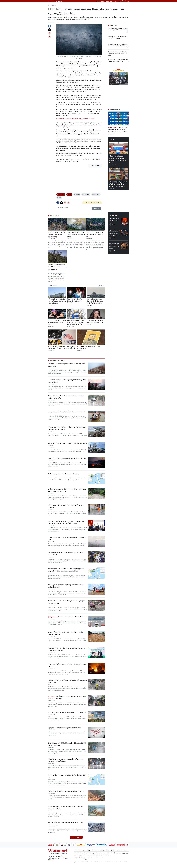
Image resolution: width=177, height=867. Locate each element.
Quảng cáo (119, 850)
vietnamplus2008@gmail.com (84, 859)
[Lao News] (69, 844)
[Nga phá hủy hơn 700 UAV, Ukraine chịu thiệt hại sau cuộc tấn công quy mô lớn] (124, 232)
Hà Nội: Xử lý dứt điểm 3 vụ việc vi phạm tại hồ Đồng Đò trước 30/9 (118, 37)
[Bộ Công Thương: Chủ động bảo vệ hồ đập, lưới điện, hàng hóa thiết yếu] (96, 810)
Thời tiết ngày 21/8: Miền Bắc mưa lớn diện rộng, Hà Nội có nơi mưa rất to (67, 744)
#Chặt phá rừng (86, 194)
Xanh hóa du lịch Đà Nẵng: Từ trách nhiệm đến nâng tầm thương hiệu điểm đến (67, 649)
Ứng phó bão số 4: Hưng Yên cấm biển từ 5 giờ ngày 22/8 (67, 412)
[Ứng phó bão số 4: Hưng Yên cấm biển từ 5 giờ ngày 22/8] (96, 416)
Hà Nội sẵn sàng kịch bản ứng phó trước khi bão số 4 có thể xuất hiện (67, 697)
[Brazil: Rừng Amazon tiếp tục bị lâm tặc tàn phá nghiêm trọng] (57, 224)
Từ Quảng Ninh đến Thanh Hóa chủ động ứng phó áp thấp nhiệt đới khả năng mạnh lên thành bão (66, 570)
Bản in (49, 33)
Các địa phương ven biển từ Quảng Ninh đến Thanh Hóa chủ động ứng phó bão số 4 (67, 428)
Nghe (113, 224)
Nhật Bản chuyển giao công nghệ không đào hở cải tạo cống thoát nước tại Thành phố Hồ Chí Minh (66, 522)
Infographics (115, 109)
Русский (119, 1)
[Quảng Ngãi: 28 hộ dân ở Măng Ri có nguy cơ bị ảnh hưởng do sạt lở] (96, 556)
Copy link (49, 36)
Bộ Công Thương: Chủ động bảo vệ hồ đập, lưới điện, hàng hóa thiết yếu (65, 807)
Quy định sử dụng (86, 850)
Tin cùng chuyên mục (57, 360)
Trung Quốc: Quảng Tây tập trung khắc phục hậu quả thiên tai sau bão (66, 586)
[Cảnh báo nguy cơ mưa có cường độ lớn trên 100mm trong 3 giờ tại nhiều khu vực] (96, 763)
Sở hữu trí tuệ (77, 850)
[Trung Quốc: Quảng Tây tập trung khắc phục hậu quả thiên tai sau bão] (96, 589)
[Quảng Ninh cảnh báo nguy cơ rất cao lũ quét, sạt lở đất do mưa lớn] (96, 368)
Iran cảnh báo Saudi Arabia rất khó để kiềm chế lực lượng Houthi (114, 245)
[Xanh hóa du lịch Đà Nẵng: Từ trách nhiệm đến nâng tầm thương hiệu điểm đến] (96, 652)
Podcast (114, 215)
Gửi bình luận (96, 208)
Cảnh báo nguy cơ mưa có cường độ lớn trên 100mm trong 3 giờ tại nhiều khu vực (65, 760)
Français (107, 1)
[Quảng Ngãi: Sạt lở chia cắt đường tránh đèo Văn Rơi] (96, 795)
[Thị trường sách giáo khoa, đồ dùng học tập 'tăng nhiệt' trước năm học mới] (118, 174)
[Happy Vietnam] (81, 844)
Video (113, 139)
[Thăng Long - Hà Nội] (122, 1)
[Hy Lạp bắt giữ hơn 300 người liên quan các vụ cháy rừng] (96, 462)
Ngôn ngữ (102, 850)
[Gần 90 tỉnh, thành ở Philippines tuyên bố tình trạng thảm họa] (96, 509)
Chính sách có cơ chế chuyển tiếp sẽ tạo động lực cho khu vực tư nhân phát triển (118, 159)
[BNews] (57, 844)
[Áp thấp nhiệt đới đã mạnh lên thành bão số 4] (96, 478)
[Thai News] (74, 844)
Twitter (49, 29)
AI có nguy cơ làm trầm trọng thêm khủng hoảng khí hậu (67, 712)
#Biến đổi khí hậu (96, 194)
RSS (92, 850)
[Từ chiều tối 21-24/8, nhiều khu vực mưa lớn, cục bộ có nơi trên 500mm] (96, 605)
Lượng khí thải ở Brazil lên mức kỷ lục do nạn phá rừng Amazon (76, 234)
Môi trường (51, 5)
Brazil (60, 197)
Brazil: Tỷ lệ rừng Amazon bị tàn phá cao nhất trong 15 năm (95, 234)
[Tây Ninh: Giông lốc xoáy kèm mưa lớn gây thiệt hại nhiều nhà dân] (96, 447)
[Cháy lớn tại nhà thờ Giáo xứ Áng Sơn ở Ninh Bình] (124, 221)
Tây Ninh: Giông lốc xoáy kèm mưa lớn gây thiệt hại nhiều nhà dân (67, 444)
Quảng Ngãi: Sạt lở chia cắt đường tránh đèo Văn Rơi (65, 791)
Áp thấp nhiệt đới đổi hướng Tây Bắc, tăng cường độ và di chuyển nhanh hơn (118, 29)
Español (111, 1)
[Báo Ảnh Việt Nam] (120, 844)
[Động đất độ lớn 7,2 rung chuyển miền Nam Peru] (96, 732)
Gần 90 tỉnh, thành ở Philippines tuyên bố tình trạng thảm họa (66, 506)
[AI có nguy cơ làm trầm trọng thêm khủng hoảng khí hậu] (96, 716)
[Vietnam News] (101, 844)
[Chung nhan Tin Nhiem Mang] (121, 853)
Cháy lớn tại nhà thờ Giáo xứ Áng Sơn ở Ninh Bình (114, 220)
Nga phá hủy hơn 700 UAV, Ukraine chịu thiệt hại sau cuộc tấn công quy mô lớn (114, 232)
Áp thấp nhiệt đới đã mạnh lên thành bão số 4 (63, 474)
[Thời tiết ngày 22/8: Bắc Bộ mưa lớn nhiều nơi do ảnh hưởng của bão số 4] (96, 400)
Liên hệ (125, 850)
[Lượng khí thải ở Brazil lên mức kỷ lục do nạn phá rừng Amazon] (76, 224)
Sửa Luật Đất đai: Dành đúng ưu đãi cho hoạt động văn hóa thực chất (66, 823)
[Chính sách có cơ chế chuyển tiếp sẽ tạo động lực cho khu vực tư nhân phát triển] (118, 148)
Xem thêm (76, 837)
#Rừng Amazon (60, 194)
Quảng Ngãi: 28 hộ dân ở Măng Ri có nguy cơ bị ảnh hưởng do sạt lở (65, 553)
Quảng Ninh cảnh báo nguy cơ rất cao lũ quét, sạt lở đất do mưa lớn (66, 365)
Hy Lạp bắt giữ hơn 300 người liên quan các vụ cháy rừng (67, 458)
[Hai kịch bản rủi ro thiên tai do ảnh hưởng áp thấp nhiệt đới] (96, 779)
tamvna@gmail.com (105, 855)
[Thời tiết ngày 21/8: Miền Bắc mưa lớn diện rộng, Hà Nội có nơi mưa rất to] (96, 747)
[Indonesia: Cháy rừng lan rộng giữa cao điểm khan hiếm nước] (96, 541)
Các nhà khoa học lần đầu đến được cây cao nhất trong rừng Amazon (57, 267)
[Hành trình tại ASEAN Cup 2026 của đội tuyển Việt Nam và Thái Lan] (118, 118)
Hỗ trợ (96, 850)
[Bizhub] (63, 844)
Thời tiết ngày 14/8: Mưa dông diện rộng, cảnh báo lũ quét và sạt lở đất (118, 60)
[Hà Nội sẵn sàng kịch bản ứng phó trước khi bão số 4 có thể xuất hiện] (96, 700)
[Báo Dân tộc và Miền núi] (50, 844)
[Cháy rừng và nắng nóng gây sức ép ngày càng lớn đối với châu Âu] (96, 668)
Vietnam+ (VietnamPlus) (59, 1)
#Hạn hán (69, 194)
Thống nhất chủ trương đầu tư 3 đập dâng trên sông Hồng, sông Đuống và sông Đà (117, 53)
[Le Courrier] (112, 844)
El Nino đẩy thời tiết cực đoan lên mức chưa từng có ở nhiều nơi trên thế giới (117, 45)
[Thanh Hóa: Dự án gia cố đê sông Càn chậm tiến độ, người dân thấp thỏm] (96, 636)
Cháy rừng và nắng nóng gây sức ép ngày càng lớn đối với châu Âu (67, 665)
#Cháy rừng (77, 194)
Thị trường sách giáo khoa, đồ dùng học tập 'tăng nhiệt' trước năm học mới (118, 184)
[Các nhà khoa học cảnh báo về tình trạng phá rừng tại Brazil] (75, 118)
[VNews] (127, 844)
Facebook (49, 26)
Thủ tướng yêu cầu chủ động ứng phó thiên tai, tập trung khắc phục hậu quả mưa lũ (67, 490)
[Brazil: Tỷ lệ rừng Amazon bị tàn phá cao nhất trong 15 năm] (95, 224)
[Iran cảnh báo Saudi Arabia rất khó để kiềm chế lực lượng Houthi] (124, 245)
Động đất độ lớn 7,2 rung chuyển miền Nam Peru (64, 728)
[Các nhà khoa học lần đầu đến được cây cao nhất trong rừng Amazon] (57, 256)
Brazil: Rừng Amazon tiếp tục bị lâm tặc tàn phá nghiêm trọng (56, 234)
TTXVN (107, 850)
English (102, 1)
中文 (115, 1)
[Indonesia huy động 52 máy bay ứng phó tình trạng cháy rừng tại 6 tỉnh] (96, 384)
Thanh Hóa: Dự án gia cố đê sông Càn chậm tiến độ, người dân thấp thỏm (65, 633)
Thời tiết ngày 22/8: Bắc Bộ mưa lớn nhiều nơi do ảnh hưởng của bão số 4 (66, 397)
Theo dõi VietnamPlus (88, 202)
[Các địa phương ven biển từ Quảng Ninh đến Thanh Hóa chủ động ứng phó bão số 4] (96, 431)
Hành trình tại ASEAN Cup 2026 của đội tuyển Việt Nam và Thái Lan (117, 129)
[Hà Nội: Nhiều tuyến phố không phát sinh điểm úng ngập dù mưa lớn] (96, 684)
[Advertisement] (79, 178)
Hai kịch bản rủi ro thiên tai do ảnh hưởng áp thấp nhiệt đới (67, 776)
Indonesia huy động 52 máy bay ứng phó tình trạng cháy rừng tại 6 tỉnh (67, 381)
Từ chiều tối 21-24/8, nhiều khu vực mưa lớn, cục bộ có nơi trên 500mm (66, 602)
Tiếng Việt (98, 1)
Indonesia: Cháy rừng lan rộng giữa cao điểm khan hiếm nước (67, 538)
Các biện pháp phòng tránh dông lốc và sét (71, 617)
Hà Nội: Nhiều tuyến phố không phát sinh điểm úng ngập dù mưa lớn (67, 681)
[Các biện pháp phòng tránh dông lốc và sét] (96, 621)
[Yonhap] (91, 844)
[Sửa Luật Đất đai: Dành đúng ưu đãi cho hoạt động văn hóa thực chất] (96, 826)
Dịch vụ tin (113, 850)
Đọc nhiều (113, 25)
